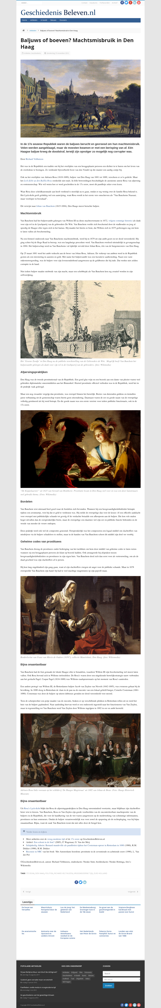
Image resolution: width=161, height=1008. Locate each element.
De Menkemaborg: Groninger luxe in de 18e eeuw (88, 909)
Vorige (27, 891)
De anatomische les (29, 932)
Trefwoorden (105, 3)
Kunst (84, 975)
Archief (114, 3)
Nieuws (53, 20)
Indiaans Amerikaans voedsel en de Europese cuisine (68, 934)
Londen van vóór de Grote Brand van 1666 (126, 933)
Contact (84, 3)
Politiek (49, 873)
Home (24, 20)
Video (88, 979)
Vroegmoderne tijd (83, 873)
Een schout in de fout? (44, 842)
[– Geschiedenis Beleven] (58, 12)
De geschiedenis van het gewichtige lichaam (37, 995)
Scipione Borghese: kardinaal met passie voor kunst (127, 909)
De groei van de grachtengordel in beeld (107, 909)
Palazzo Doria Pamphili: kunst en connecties (107, 933)
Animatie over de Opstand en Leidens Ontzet (48, 933)
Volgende (132, 891)
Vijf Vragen (66, 982)
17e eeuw (75, 838)
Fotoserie (88, 972)
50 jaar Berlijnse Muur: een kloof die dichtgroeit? (39, 972)
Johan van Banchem (45, 205)
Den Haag (39, 873)
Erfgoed (74, 972)
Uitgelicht (79, 979)
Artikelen (33, 20)
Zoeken (108, 985)
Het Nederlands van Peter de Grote (88, 932)
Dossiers (63, 20)
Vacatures (93, 3)
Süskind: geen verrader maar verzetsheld (36, 980)
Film (80, 972)
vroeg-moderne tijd (56, 838)
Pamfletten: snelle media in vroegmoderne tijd (38, 987)
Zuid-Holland (100, 873)
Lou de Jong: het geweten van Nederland (68, 909)
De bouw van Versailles (27, 908)
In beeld (44, 20)
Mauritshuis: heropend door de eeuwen (49, 909)
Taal (72, 979)
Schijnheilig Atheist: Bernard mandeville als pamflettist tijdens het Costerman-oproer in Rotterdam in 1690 (75, 845)
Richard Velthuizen (34, 158)
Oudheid (66, 979)
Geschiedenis (36, 53)
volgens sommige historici (121, 220)
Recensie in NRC (34, 851)
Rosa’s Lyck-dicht (32, 808)
